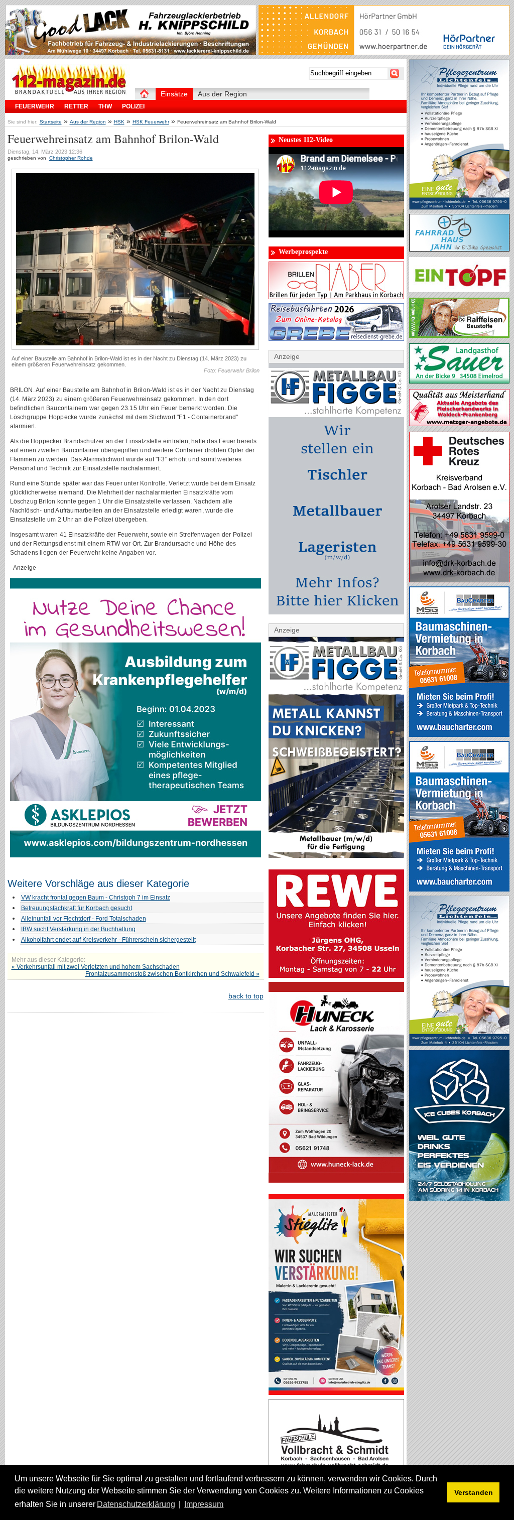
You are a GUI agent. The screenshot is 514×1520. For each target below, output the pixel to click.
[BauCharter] (459, 734)
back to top (246, 996)
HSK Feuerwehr (151, 121)
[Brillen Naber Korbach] (336, 297)
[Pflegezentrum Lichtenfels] (459, 207)
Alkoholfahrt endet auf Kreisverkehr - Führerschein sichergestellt (108, 939)
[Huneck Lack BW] (336, 1180)
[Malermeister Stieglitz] (336, 1392)
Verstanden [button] (473, 1492)
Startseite (51, 121)
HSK (119, 121)
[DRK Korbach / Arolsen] (459, 580)
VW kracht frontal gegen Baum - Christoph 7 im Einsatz (95, 897)
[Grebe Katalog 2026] (336, 338)
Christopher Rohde (71, 158)
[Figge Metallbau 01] (336, 855)
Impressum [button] (203, 1504)
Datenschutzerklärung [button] (136, 1504)
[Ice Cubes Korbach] (459, 1198)
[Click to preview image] (135, 347)
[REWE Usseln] (336, 975)
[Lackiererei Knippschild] (130, 53)
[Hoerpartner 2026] (384, 53)
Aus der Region (88, 121)
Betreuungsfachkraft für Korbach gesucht (76, 908)
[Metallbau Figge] (336, 612)
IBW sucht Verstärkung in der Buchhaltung (78, 929)
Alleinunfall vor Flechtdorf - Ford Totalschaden (83, 918)
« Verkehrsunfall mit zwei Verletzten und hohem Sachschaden (96, 966)
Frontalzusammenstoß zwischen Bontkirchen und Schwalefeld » (172, 973)
